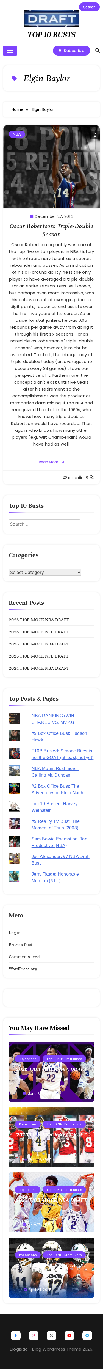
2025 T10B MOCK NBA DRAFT (39, 644)
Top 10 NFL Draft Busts (64, 1124)
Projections (28, 1059)
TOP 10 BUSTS (52, 34)
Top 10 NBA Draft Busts (64, 1059)
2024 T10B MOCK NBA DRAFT (39, 668)
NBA (17, 134)
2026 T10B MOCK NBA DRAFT (39, 620)
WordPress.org (23, 969)
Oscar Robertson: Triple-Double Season (52, 230)
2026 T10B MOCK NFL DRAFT (38, 632)
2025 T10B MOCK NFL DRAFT (38, 656)
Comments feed (24, 957)
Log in (15, 932)
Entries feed (20, 944)
